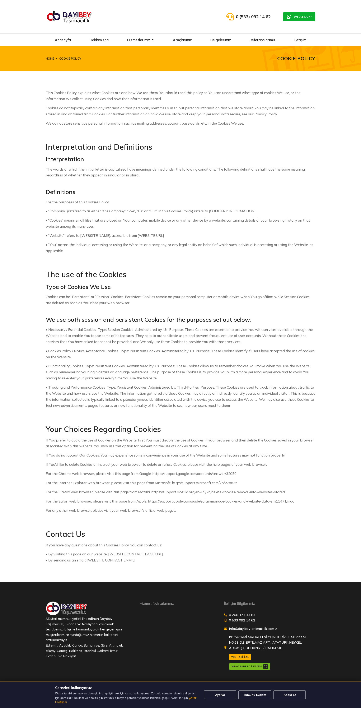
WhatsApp (302, 17)
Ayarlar (220, 695)
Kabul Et (290, 695)
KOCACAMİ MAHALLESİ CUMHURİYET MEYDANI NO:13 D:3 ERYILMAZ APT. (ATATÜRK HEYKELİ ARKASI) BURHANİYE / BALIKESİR (267, 642)
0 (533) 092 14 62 (253, 16)
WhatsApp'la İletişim (246, 666)
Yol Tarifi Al (240, 656)
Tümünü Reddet (254, 695)
